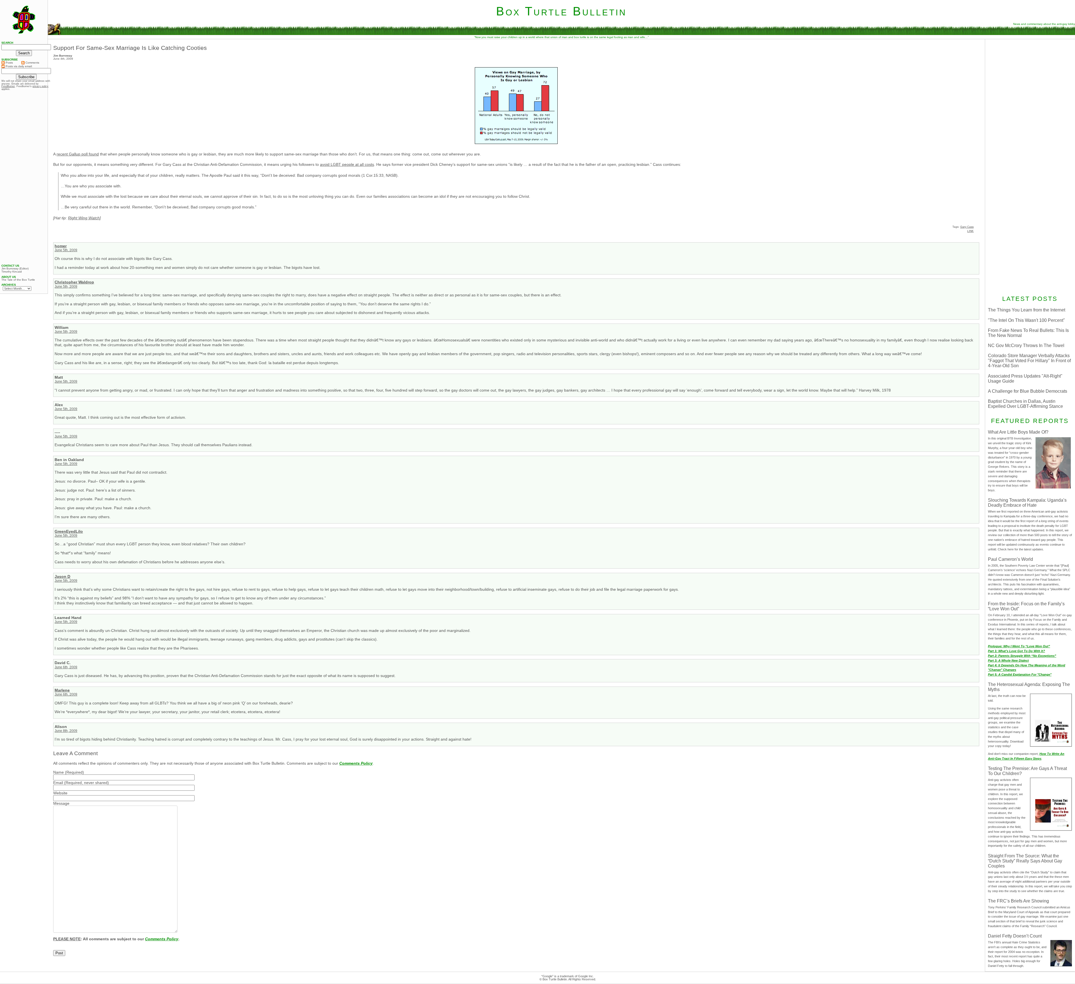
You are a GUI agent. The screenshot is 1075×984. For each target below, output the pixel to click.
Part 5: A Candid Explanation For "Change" (1019, 674)
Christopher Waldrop (74, 282)
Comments (32, 62)
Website (60, 793)
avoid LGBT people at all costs (347, 164)
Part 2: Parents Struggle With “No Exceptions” (1022, 655)
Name (58, 772)
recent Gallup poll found (78, 154)
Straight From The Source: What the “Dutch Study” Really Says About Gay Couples (1025, 860)
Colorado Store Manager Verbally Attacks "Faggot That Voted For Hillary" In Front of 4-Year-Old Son (1029, 360)
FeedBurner (8, 86)
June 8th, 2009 (66, 730)
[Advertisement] (1030, 78)
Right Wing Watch (84, 218)
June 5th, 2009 (66, 250)
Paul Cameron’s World (1010, 559)
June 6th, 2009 (66, 667)
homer (61, 246)
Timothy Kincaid (11, 271)
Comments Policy (356, 763)
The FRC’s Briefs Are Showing (1018, 901)
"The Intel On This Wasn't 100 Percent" (1026, 320)
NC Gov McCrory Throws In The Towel (1026, 345)
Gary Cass (967, 226)
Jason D (62, 576)
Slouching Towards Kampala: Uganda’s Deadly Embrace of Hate (1027, 503)
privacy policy (40, 86)
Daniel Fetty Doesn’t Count (1015, 936)
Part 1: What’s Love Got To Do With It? (1016, 651)
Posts (9, 62)
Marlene (62, 690)
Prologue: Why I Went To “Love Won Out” (1019, 646)
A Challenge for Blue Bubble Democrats (1027, 391)
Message (61, 803)
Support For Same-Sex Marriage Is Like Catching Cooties (130, 48)
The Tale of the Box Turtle (18, 279)
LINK (970, 230)
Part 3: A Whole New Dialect (1008, 660)
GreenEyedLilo (69, 531)
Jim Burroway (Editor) (15, 268)
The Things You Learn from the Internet (1026, 310)
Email (58, 782)
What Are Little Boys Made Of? (1018, 432)
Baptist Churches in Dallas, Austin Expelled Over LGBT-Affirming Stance (1025, 404)
